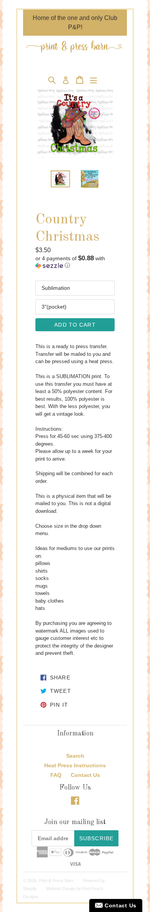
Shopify (30, 888)
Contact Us (85, 775)
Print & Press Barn (56, 880)
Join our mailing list (75, 822)
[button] (75, 262)
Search (75, 756)
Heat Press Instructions (75, 765)
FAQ (56, 775)
